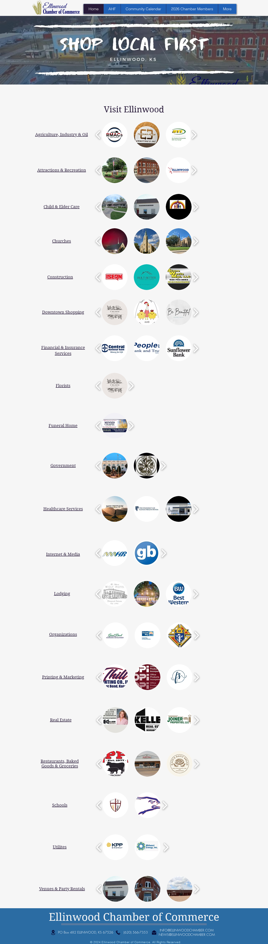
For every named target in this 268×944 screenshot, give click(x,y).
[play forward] (194, 134)
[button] (115, 135)
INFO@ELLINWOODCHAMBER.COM (187, 930)
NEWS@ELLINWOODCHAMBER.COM (187, 934)
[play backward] (98, 134)
